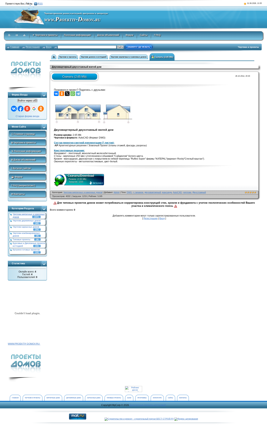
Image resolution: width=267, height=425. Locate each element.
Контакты (183, 397)
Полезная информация (77, 35)
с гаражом (138, 192)
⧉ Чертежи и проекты (23, 142)
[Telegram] (78, 93)
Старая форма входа (27, 116)
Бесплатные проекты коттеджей (148, 405)
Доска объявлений (108, 35)
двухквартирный (152, 192)
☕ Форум (16, 177)
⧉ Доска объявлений (23, 159)
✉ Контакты (18, 194)
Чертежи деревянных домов (27, 220)
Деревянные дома (73, 397)
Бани (129, 397)
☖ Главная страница (23, 134)
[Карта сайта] (24, 35)
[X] (67, 93)
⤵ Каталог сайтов (21, 168)
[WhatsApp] (72, 93)
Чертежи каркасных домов (26, 227)
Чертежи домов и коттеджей (94, 57)
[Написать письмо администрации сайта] (17, 35)
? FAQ (157, 35)
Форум (129, 35)
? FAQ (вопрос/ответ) (23, 185)
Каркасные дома (93, 397)
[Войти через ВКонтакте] (14, 109)
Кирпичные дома (53, 397)
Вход (48, 47)
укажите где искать (138, 46)
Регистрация (33, 47)
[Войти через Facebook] (20, 109)
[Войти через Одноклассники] (41, 109)
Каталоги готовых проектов (26, 249)
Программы (142, 397)
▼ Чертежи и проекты (44, 35)
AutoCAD (177, 192)
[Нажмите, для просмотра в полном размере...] (93, 101)
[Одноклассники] (61, 93)
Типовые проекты (21, 239)
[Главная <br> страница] (53, 56)
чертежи (187, 192)
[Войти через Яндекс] (27, 109)
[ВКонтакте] (56, 93)
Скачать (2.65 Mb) (163, 57)
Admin (116, 192)
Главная (14, 47)
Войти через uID (27, 100)
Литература (157, 397)
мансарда (167, 192)
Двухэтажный (199, 192)
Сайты (143, 35)
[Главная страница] (9, 35)
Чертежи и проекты (68, 57)
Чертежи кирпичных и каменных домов (129, 57)
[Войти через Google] (34, 109)
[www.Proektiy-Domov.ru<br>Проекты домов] (27, 349)
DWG (129, 192)
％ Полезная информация (26, 151)
